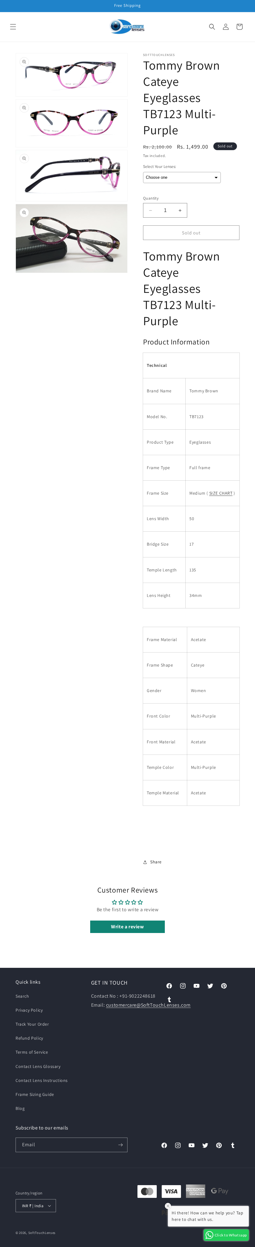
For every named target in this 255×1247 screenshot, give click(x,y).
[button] (13, 27)
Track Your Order (32, 1024)
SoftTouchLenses (42, 1233)
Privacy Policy (29, 1010)
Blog (20, 1108)
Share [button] (156, 862)
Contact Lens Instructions (42, 1080)
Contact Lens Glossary (38, 1066)
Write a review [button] (127, 926)
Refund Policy (29, 1038)
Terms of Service (32, 1052)
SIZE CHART (221, 493)
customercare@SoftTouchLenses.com (148, 1005)
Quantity (151, 198)
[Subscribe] (120, 1145)
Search (22, 996)
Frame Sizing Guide (35, 1094)
